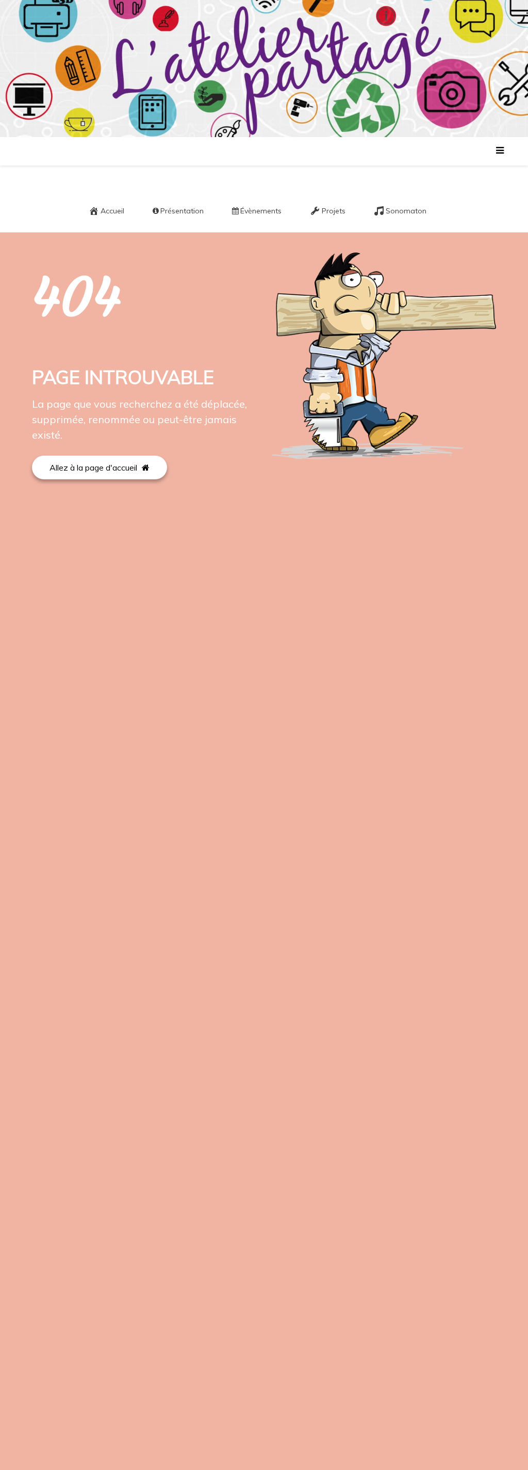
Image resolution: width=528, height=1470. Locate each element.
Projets (333, 210)
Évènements (261, 210)
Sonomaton (406, 210)
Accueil (112, 210)
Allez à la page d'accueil (94, 467)
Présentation (182, 210)
